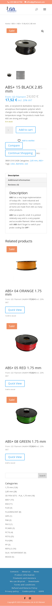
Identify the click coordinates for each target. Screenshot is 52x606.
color (12, 163)
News (36, 571)
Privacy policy (12, 591)
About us (26, 571)
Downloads (34, 581)
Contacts (14, 571)
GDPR (41, 591)
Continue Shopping (20, 153)
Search (42, 475)
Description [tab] (13, 175)
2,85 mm (34, 160)
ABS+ (13, 23)
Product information (25, 575)
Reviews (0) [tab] (13, 184)
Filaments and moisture (24, 578)
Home (7, 23)
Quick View (15, 310)
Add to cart (26, 130)
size (26, 163)
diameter (20, 163)
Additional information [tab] (19, 180)
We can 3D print (17, 581)
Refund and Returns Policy (24, 588)
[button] (42, 31)
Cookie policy (28, 591)
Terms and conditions (24, 584)
